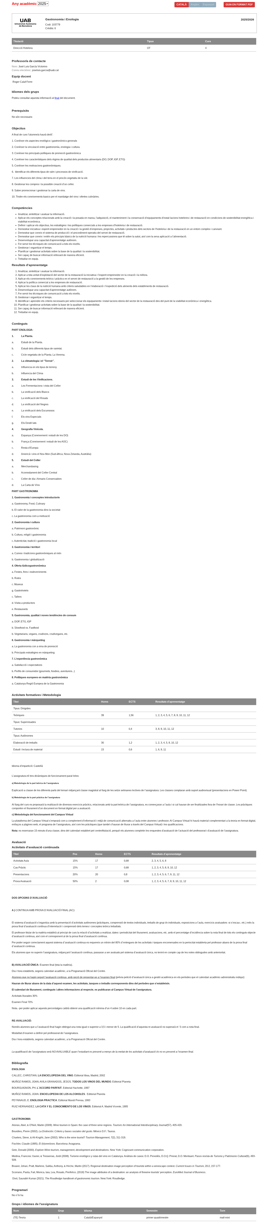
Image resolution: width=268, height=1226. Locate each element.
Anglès (195, 4)
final (57, 98)
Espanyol (208, 4)
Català (181, 4)
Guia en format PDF (239, 4)
